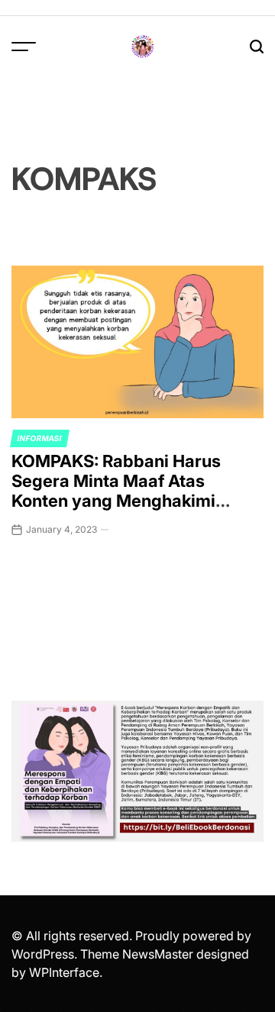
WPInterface (64, 972)
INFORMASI (40, 438)
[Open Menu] (23, 46)
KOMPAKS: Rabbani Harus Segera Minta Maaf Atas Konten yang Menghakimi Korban (116, 491)
